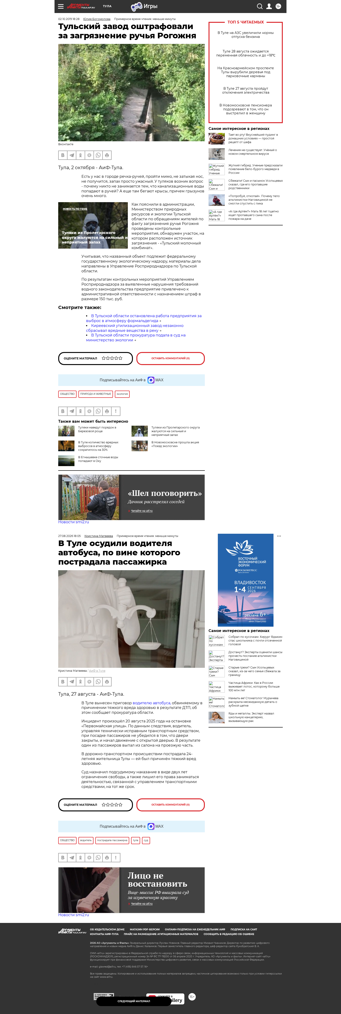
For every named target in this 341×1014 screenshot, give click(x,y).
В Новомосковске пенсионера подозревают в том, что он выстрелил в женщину (245, 109)
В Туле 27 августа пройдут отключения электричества (245, 91)
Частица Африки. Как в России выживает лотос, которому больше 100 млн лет (254, 686)
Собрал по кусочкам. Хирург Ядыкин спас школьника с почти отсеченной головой (255, 640)
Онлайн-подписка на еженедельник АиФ (195, 929)
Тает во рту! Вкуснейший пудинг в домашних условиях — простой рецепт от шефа (253, 138)
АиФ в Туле (97, 670)
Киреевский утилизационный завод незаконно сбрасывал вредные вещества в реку (134, 328)
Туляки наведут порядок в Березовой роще (97, 429)
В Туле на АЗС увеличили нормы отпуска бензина (246, 35)
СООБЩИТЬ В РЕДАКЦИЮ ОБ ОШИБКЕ (229, 934)
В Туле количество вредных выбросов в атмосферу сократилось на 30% (98, 446)
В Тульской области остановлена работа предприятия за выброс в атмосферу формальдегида (144, 318)
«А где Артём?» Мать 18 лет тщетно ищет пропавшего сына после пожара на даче (253, 215)
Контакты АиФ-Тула (104, 934)
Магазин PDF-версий (145, 929)
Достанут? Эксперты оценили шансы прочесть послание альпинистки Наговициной (255, 655)
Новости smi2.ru (73, 522)
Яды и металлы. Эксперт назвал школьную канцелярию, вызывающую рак (251, 717)
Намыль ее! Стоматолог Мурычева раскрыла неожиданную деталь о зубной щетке (253, 701)
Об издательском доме (107, 929)
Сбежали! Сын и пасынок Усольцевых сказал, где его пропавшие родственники (255, 184)
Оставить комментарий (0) (170, 358)
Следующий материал (134, 1001)
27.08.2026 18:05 (69, 536)
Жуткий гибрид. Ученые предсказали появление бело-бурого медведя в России (255, 169)
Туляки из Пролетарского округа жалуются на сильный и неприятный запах (175, 431)
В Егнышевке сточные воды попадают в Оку (98, 459)
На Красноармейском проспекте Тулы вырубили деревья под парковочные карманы (245, 72)
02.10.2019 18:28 (69, 19)
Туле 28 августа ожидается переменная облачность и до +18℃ (245, 53)
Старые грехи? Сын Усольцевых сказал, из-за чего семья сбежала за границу (254, 671)
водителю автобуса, (152, 703)
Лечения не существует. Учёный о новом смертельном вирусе (252, 151)
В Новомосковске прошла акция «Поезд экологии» (175, 444)
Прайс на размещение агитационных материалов (161, 934)
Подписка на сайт (244, 929)
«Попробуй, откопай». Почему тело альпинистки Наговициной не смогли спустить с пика (254, 199)
